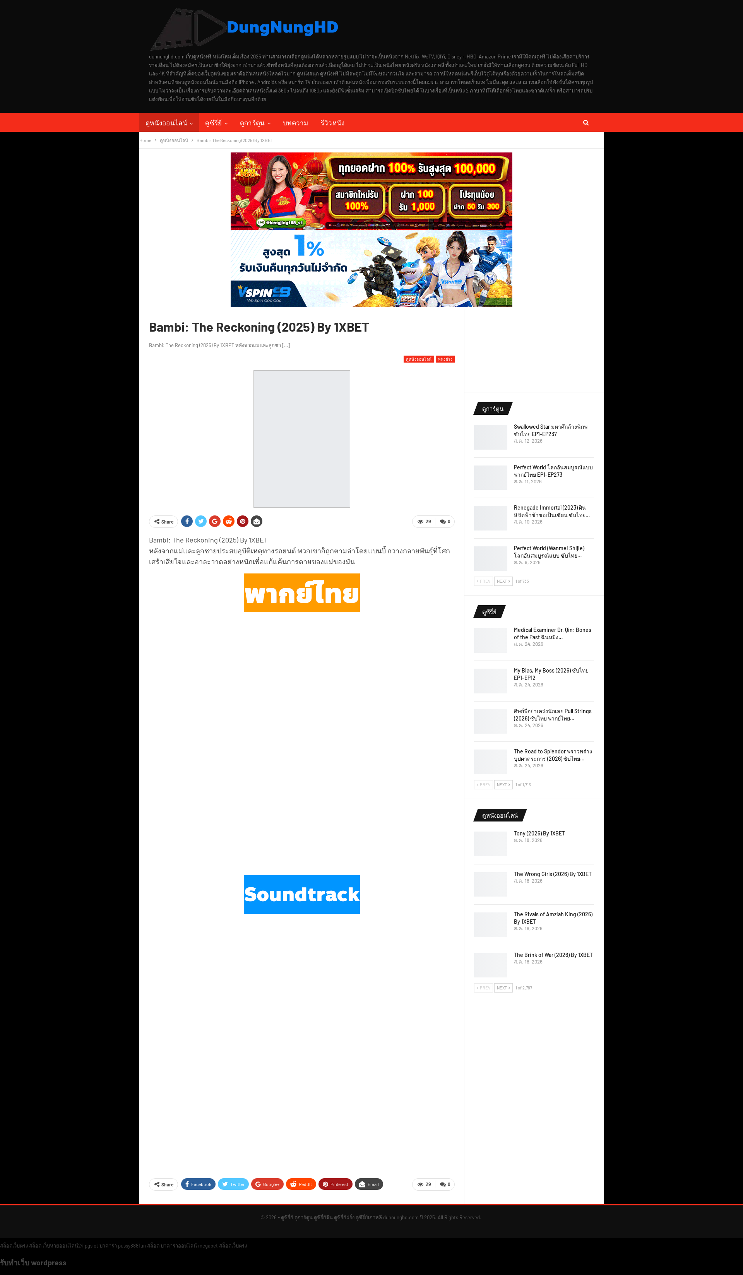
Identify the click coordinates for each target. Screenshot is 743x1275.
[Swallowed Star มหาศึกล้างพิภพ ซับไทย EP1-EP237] (490, 437)
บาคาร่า (108, 1245)
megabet (208, 1245)
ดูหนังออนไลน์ (166, 122)
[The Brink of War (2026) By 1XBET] (490, 965)
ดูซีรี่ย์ (213, 122)
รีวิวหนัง (333, 122)
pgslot (91, 1245)
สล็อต (35, 1245)
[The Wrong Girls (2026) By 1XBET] (490, 884)
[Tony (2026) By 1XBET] (490, 844)
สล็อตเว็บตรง (14, 1245)
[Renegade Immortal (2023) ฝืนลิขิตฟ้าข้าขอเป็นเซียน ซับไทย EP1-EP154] (490, 518)
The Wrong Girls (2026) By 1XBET (553, 874)
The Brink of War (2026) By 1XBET (553, 955)
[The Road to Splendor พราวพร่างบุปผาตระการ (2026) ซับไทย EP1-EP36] (490, 762)
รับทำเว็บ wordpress (33, 1262)
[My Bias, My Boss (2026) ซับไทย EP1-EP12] (490, 681)
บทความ (295, 122)
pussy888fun (132, 1245)
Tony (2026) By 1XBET (539, 833)
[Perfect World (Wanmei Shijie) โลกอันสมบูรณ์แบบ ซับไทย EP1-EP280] (490, 558)
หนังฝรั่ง (445, 359)
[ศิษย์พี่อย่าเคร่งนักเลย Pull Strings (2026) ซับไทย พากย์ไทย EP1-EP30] (490, 721)
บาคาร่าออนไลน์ (179, 1245)
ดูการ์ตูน (252, 122)
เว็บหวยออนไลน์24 (63, 1245)
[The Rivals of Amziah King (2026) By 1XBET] (490, 924)
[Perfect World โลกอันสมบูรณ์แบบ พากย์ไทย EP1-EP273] (490, 478)
